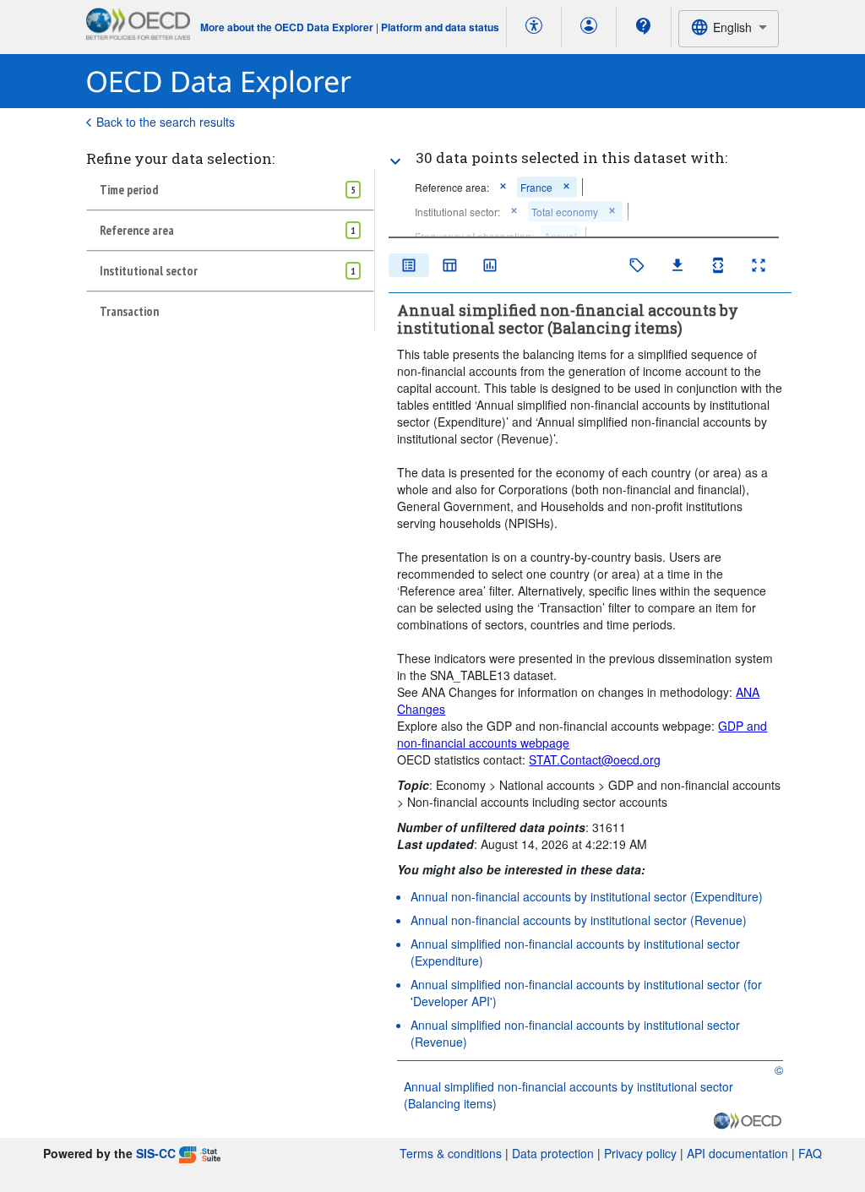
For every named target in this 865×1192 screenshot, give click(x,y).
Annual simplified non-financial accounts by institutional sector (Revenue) (575, 1033)
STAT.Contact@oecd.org (595, 759)
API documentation (737, 1153)
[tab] (230, 189)
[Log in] (589, 27)
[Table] (449, 265)
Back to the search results (165, 121)
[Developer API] (718, 265)
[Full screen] (758, 265)
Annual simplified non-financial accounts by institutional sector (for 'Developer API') (586, 993)
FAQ (810, 1153)
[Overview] (409, 265)
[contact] (643, 26)
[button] (503, 187)
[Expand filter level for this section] (395, 161)
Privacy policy (640, 1153)
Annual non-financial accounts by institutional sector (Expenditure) (587, 896)
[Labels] (637, 265)
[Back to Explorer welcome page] (219, 82)
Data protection (553, 1153)
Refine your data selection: (180, 158)
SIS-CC (156, 1153)
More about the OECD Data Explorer (286, 27)
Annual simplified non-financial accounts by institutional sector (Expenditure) (575, 952)
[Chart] (490, 265)
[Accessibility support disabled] (534, 27)
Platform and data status (440, 27)
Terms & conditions (451, 1153)
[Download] (677, 265)
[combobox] (728, 28)
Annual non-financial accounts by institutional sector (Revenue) (579, 920)
